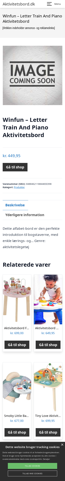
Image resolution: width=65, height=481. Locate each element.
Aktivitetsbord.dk (19, 4)
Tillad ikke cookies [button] (32, 473)
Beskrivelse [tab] (15, 205)
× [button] (62, 445)
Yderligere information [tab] (24, 214)
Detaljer (46, 459)
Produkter (19, 187)
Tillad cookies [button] (32, 466)
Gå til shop (15, 167)
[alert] (32, 461)
